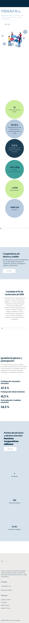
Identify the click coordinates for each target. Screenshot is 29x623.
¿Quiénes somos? (6, 599)
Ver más (9, 270)
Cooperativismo (5, 608)
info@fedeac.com (6, 586)
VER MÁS (7, 24)
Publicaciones (5, 605)
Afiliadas (4, 602)
